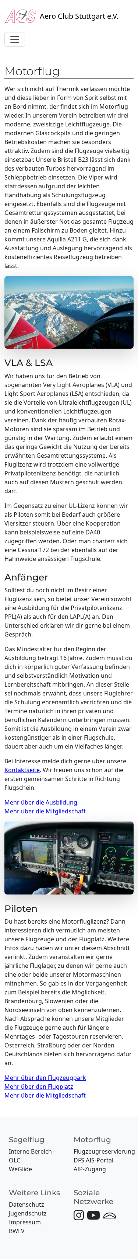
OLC (14, 1160)
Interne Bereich (30, 1151)
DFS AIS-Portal (93, 1160)
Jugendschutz (28, 1213)
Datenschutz (26, 1204)
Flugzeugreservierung (104, 1151)
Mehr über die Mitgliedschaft (45, 811)
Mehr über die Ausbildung (40, 802)
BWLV (17, 1231)
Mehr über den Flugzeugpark (45, 1078)
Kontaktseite (22, 770)
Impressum (25, 1222)
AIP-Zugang (90, 1169)
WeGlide (20, 1169)
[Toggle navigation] (14, 39)
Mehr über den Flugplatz (38, 1086)
